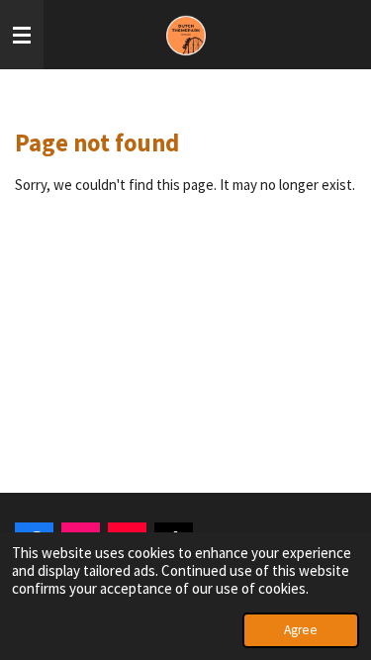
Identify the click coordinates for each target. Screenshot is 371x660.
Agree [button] (301, 629)
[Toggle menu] (22, 34)
